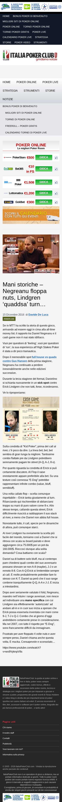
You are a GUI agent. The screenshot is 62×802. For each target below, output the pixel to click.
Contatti (6, 738)
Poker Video (22, 42)
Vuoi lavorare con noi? (13, 749)
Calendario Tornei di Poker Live (26, 132)
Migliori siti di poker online (21, 21)
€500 (30, 157)
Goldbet (20, 202)
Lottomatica (16, 193)
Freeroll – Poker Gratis (21, 126)
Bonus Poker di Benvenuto (30, 16)
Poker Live (39, 32)
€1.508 (29, 182)
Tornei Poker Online (36, 26)
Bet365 (19, 168)
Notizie (8, 99)
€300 (30, 202)
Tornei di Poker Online (20, 119)
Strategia (41, 37)
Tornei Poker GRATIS (16, 32)
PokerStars (19, 157)
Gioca (44, 157)
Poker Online (11, 26)
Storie (7, 42)
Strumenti (40, 42)
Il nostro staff (8, 733)
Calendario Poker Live (17, 37)
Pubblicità (7, 744)
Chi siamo (7, 727)
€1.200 (29, 193)
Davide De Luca (38, 314)
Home (6, 16)
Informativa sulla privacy (13, 754)
